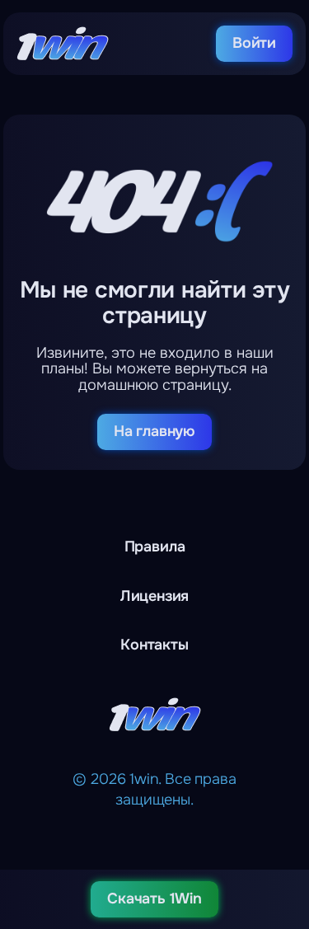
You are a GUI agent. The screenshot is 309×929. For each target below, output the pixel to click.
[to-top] (285, 830)
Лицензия (155, 596)
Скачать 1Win (154, 898)
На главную (154, 431)
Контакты (154, 645)
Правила (154, 546)
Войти (254, 43)
